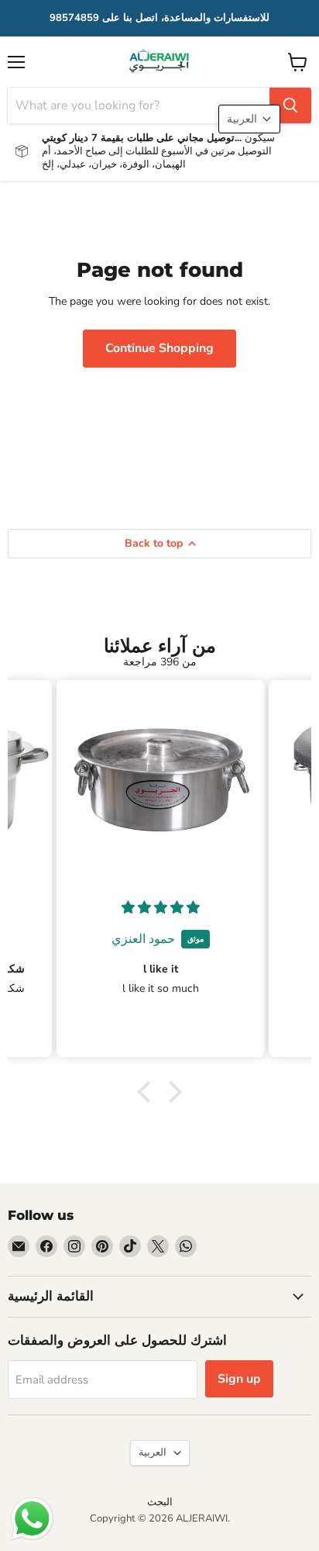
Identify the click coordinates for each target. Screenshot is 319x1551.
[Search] (290, 105)
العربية (152, 1452)
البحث (160, 1502)
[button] (148, 1092)
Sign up (239, 1378)
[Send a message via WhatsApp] (32, 1518)
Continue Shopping (159, 348)
